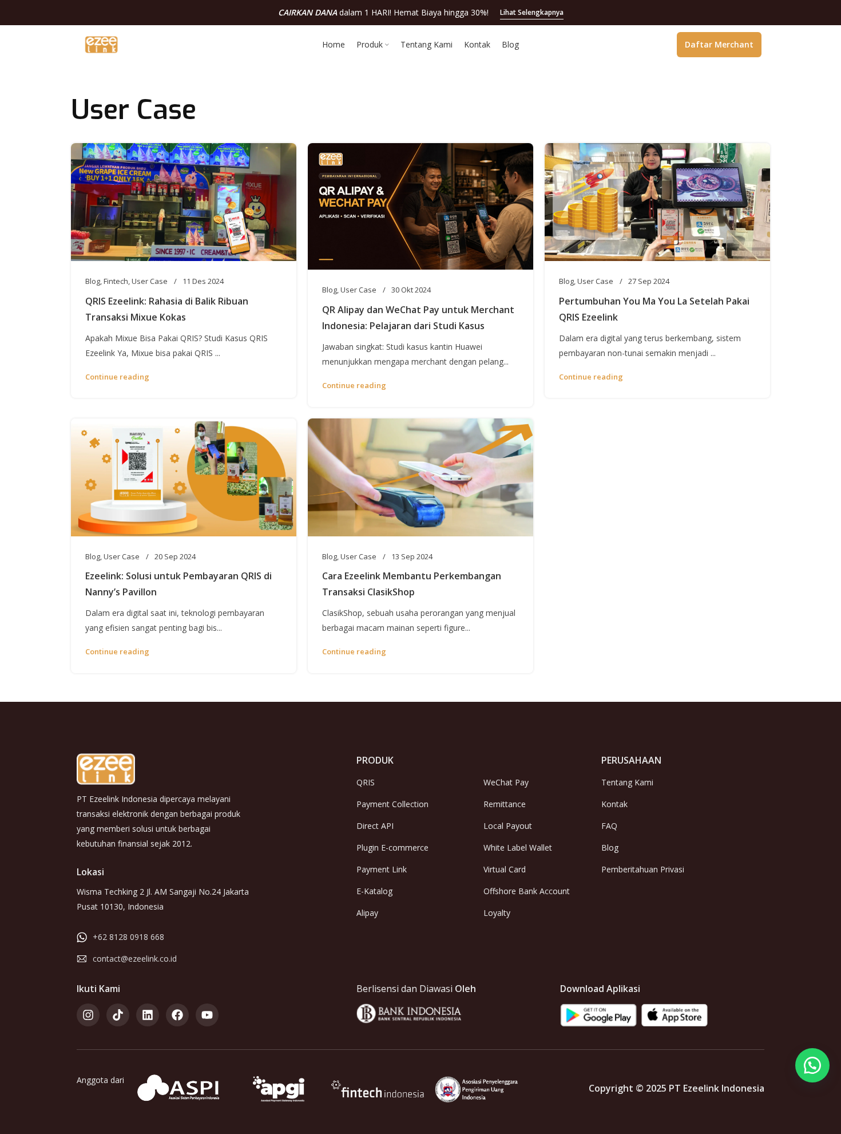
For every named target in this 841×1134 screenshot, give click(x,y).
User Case (150, 281)
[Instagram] (88, 1014)
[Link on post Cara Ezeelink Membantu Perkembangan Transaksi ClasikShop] (420, 477)
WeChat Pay (506, 782)
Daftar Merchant (719, 44)
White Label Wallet (517, 847)
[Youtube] (207, 1014)
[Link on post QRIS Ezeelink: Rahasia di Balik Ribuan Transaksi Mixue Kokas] (183, 202)
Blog (92, 281)
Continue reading (117, 377)
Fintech (116, 281)
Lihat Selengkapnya (532, 12)
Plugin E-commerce (392, 847)
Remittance (504, 804)
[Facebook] (177, 1014)
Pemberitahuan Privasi (642, 869)
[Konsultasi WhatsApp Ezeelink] (812, 1065)
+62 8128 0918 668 (128, 936)
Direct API (375, 825)
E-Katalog (374, 891)
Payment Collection (392, 804)
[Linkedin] (147, 1014)
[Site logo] (102, 43)
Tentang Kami (627, 782)
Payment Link (381, 869)
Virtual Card (504, 869)
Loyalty (496, 912)
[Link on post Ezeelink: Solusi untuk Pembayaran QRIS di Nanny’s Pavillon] (183, 477)
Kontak (614, 804)
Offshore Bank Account (526, 891)
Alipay (367, 912)
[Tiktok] (117, 1014)
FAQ (609, 825)
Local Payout (507, 825)
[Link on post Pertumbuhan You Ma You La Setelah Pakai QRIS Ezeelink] (657, 202)
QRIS (365, 782)
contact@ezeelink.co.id (135, 958)
